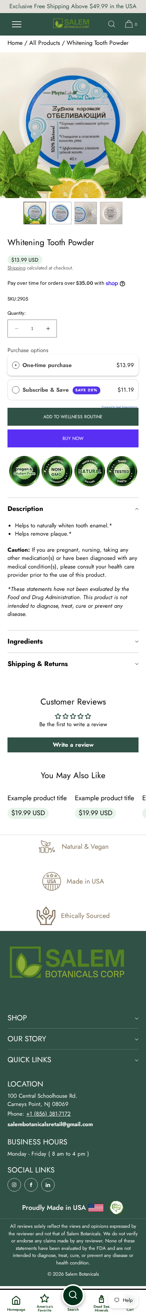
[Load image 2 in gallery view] (60, 213)
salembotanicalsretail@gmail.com (50, 1124)
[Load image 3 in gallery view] (85, 213)
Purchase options (27, 350)
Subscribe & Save (60, 390)
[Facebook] (31, 1185)
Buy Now (73, 438)
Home (14, 42)
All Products (44, 42)
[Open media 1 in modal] (73, 125)
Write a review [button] (73, 744)
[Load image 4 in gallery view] (111, 213)
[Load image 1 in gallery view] (35, 213)
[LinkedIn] (48, 1185)
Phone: (39, 1114)
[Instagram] (14, 1185)
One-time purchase (47, 365)
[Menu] (16, 24)
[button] (112, 24)
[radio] (15, 365)
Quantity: (16, 313)
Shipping (16, 267)
